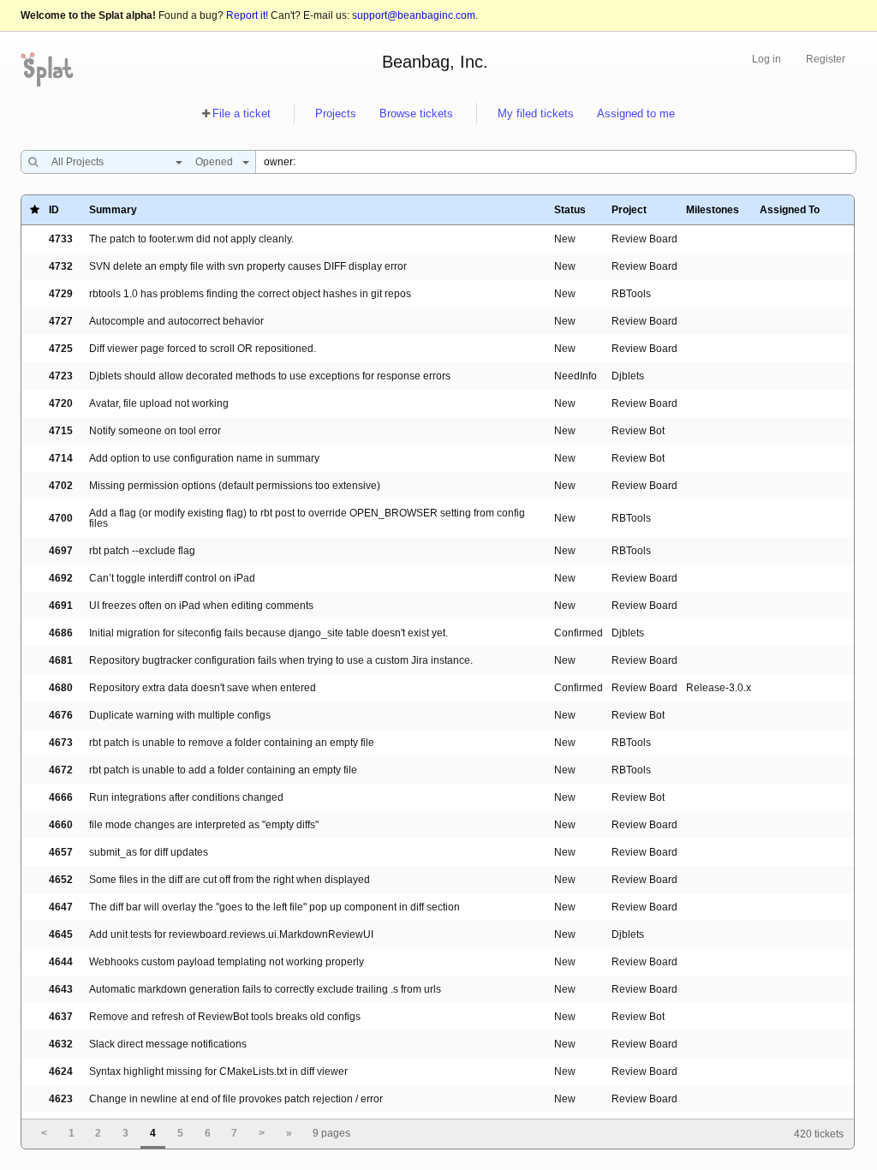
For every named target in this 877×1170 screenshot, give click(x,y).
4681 (61, 660)
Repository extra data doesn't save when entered (202, 688)
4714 (61, 458)
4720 (61, 403)
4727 (61, 321)
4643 (61, 989)
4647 (61, 907)
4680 (61, 688)
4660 (61, 825)
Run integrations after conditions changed (186, 797)
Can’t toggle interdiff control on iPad (172, 578)
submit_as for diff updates (148, 852)
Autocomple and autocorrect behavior (176, 321)
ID (54, 210)
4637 (61, 1017)
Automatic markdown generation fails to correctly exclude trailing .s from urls (265, 989)
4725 (61, 348)
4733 (61, 239)
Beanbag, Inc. (435, 61)
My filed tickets (536, 113)
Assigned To (790, 210)
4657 (61, 852)
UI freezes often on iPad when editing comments (201, 605)
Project (629, 210)
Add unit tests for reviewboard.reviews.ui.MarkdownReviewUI (231, 934)
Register (825, 59)
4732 (61, 266)
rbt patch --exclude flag (142, 551)
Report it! (247, 15)
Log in (766, 59)
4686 (61, 633)
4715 (61, 431)
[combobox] (112, 162)
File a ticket (241, 113)
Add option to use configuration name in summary (204, 458)
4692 (61, 578)
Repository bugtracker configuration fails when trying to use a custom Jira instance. (281, 660)
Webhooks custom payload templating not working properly (226, 962)
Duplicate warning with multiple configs (180, 715)
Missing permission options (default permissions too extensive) (234, 486)
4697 (61, 551)
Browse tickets (416, 113)
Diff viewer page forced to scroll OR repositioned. (202, 348)
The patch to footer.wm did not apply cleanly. (191, 239)
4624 (61, 1071)
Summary (113, 210)
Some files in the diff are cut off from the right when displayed (229, 880)
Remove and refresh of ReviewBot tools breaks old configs (225, 1017)
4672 (61, 770)
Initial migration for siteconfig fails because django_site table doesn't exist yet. (268, 633)
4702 (61, 486)
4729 (61, 294)
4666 (61, 797)
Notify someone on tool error (155, 431)
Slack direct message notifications (168, 1044)
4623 (61, 1099)
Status (570, 210)
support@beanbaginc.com (413, 15)
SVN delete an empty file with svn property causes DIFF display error (248, 266)
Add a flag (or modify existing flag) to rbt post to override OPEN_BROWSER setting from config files (307, 518)
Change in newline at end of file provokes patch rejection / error (236, 1099)
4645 (61, 934)
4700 (61, 518)
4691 (61, 605)
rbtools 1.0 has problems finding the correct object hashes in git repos (250, 294)
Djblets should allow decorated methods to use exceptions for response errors (269, 376)
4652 (61, 880)
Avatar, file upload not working (159, 403)
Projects (335, 113)
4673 (61, 742)
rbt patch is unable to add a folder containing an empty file (223, 770)
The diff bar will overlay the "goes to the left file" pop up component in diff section (274, 907)
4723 (61, 376)
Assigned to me (636, 113)
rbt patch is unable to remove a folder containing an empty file (231, 742)
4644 (61, 962)
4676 (61, 715)
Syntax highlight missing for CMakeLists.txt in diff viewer (218, 1071)
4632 (61, 1044)
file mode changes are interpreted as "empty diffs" (204, 825)
